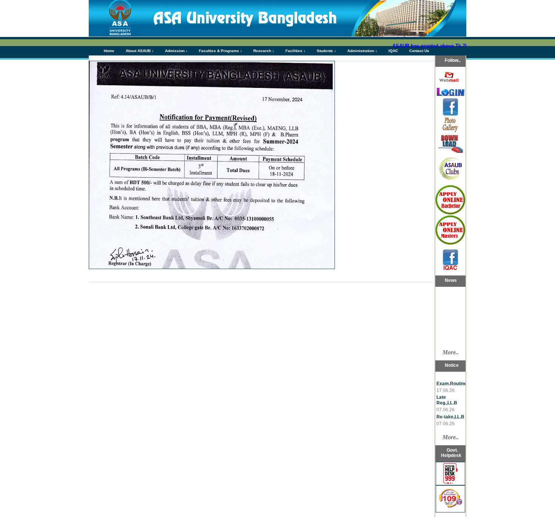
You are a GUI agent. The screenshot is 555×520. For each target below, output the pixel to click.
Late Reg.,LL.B (446, 395)
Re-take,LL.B (450, 412)
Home (109, 51)
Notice (442, 343)
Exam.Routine (451, 379)
